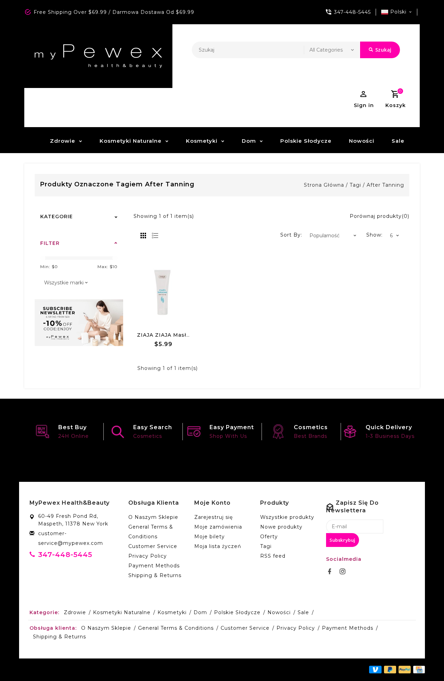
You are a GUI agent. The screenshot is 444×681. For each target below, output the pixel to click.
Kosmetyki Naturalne (131, 141)
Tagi (355, 185)
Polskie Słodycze (306, 141)
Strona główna (324, 185)
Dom (249, 141)
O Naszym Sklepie (153, 517)
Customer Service (152, 546)
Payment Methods (154, 566)
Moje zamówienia (218, 527)
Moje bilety (209, 536)
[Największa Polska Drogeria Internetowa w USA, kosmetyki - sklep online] (98, 56)
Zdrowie (62, 141)
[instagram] (344, 571)
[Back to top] (423, 660)
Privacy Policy (147, 556)
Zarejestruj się (213, 517)
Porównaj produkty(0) (379, 216)
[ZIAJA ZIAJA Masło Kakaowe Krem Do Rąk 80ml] (164, 292)
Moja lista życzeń (217, 546)
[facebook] (331, 571)
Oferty (269, 536)
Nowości (361, 141)
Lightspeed (179, 669)
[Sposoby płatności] (418, 669)
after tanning (385, 185)
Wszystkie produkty (287, 517)
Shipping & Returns (154, 575)
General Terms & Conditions (150, 532)
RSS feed (272, 556)
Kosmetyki (201, 141)
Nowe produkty (281, 527)
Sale (398, 141)
